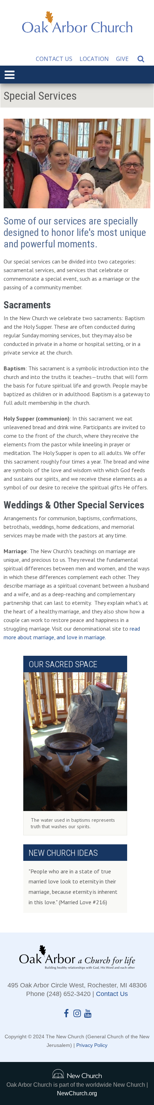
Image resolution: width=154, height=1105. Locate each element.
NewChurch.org (77, 1093)
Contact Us (54, 59)
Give (122, 59)
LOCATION (94, 59)
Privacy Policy (91, 1045)
